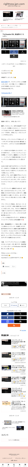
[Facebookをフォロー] (7, 317)
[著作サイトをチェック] (7, 313)
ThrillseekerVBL (5, 93)
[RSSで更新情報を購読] (14, 325)
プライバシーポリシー (20, 458)
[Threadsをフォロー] (20, 317)
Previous (1, 16)
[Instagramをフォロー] (7, 321)
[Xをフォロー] (20, 313)
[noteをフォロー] (20, 321)
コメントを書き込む (14, 440)
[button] (14, 56)
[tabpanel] (8, 16)
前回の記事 (4, 82)
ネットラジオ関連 (6, 294)
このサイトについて (7, 458)
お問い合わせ (14, 460)
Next (27, 16)
